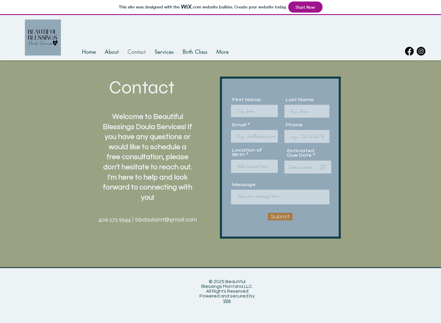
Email (239, 125)
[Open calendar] (322, 167)
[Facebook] (409, 51)
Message (244, 185)
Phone (294, 125)
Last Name (300, 100)
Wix (227, 300)
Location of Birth (247, 152)
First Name (246, 100)
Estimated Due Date (302, 153)
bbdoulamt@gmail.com (166, 219)
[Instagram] (421, 51)
